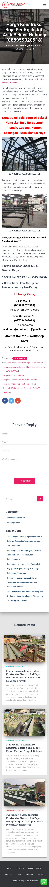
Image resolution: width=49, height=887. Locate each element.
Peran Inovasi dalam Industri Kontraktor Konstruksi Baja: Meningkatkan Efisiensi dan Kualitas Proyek (24, 675)
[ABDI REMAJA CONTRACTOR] (14, 4)
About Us (29, 875)
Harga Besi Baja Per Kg (35, 367)
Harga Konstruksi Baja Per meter (16, 380)
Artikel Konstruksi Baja (17, 518)
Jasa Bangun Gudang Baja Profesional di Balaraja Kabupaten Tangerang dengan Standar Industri (24, 541)
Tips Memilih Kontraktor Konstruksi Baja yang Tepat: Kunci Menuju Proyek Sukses (24, 748)
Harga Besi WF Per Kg (12, 371)
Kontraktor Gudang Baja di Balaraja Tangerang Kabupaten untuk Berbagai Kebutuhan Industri (23, 582)
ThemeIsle (33, 881)
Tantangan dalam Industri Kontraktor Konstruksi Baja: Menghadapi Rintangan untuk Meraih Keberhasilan (24, 819)
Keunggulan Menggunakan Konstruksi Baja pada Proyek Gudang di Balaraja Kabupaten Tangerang (23, 568)
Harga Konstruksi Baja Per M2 (15, 375)
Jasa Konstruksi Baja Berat (14, 384)
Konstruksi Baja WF (32, 388)
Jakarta (34, 380)
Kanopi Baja (31, 384)
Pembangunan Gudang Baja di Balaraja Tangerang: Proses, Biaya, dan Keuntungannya (24, 554)
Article (41, 875)
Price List (20, 868)
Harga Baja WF (37, 363)
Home (9, 868)
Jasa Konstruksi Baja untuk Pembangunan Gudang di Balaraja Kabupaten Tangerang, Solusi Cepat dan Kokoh (25, 596)
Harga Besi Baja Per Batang (14, 367)
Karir (19, 875)
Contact (8, 875)
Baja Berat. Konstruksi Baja (19, 363)
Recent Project (35, 868)
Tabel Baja (7, 392)
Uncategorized (19, 358)
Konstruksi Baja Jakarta (12, 388)
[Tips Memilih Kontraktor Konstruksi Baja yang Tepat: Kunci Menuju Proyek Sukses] (24, 722)
